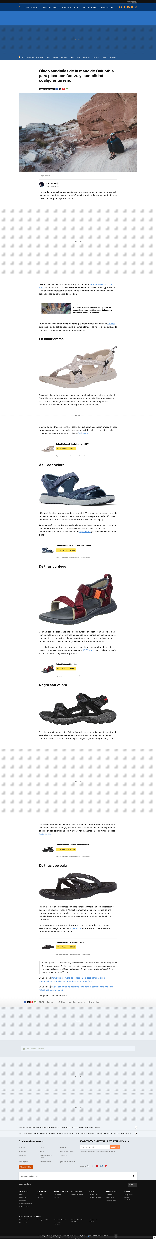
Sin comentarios (47, 89)
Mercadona (64, 57)
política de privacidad (108, 1151)
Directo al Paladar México (77, 1220)
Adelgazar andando (80, 1133)
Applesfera (22, 1200)
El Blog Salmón (128, 1195)
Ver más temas (26, 1167)
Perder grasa (23, 1162)
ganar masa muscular (67, 1162)
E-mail (67, 89)
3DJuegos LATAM (42, 1220)
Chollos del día (94, 1002)
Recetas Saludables (67, 1151)
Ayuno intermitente (96, 1133)
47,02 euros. (45, 834)
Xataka (21, 1195)
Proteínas (63, 1147)
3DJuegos (40, 1195)
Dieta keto (116, 1133)
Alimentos (22, 1151)
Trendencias (110, 1195)
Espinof (56, 1197)
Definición (63, 1155)
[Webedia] (132, 1)
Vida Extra (40, 1197)
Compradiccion (111, 1200)
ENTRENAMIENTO (32, 7)
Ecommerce (51, 1002)
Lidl (72, 57)
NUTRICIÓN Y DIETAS (70, 7)
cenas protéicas (45, 1162)
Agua (78, 57)
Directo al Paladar (77, 1195)
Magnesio (39, 57)
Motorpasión (93, 1195)
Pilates (48, 57)
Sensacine (57, 1195)
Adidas (55, 57)
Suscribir (115, 1147)
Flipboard (132, 7)
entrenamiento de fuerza (46, 1156)
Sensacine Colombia (57, 1223)
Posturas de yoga (65, 1133)
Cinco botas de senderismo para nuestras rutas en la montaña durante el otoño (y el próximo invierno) (66, 1127)
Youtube (128, 7)
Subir (131, 1185)
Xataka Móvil (23, 1197)
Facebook (124, 7)
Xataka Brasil (23, 1223)
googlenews (136, 7)
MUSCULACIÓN (89, 7)
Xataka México (24, 1220)
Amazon (111, 324)
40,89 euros (88, 650)
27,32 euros (75, 928)
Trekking (62, 1002)
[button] (51, 183)
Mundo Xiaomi (24, 1206)
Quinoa (36, 1133)
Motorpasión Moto (95, 1197)
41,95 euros (85, 531)
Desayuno (22, 1155)
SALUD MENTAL (106, 7)
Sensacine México (60, 1220)
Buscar (133, 1176)
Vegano (104, 57)
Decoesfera (110, 1197)
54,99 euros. (84, 433)
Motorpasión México (93, 1220)
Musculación (23, 1147)
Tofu (108, 1133)
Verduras (96, 57)
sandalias (72, 1002)
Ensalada (113, 57)
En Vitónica (77, 305)
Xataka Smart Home (25, 1203)
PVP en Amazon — (66, 448)
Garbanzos (86, 57)
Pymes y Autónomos (127, 1198)
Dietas (42, 1151)
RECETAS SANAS (50, 7)
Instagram (120, 7)
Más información (93, 1237)
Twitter (60, 89)
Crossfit (45, 1133)
